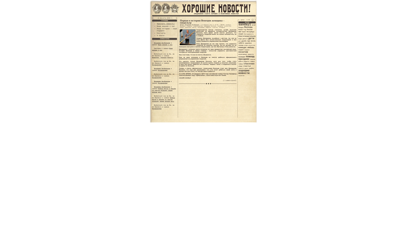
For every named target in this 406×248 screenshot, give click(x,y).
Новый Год (242, 29)
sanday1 (228, 25)
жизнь (253, 41)
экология (241, 75)
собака (240, 64)
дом (239, 41)
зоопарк (241, 45)
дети (251, 38)
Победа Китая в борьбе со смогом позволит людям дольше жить (164, 90)
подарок (247, 50)
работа (240, 61)
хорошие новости (244, 72)
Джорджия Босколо (210, 26)
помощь (250, 56)
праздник (243, 59)
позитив (243, 52)
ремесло (208, 27)
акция (240, 34)
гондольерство (198, 26)
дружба (243, 41)
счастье (215, 27)
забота (241, 43)
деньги (245, 39)
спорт (240, 66)
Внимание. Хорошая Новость (162, 57)
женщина (220, 26)
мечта (194, 27)
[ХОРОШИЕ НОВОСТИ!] (216, 12)
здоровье (248, 43)
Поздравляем (156, 65)
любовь (250, 47)
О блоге (160, 36)
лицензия (188, 27)
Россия (249, 30)
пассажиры (201, 27)
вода (240, 39)
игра (246, 45)
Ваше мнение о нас (166, 26)
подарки (241, 50)
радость (247, 61)
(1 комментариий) (229, 80)
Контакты (161, 33)
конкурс (242, 47)
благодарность (249, 34)
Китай (253, 25)
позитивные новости (246, 54)
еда (248, 41)
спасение (249, 64)
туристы (241, 68)
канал (182, 27)
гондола (189, 26)
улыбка (251, 68)
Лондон (240, 27)
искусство (227, 26)
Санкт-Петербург (248, 32)
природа (252, 59)
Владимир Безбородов (162, 43)
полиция (241, 57)
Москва (248, 27)
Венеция (182, 26)
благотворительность (248, 36)
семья (252, 61)
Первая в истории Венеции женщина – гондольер (202, 21)
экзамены (222, 27)
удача (246, 68)
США (239, 32)
